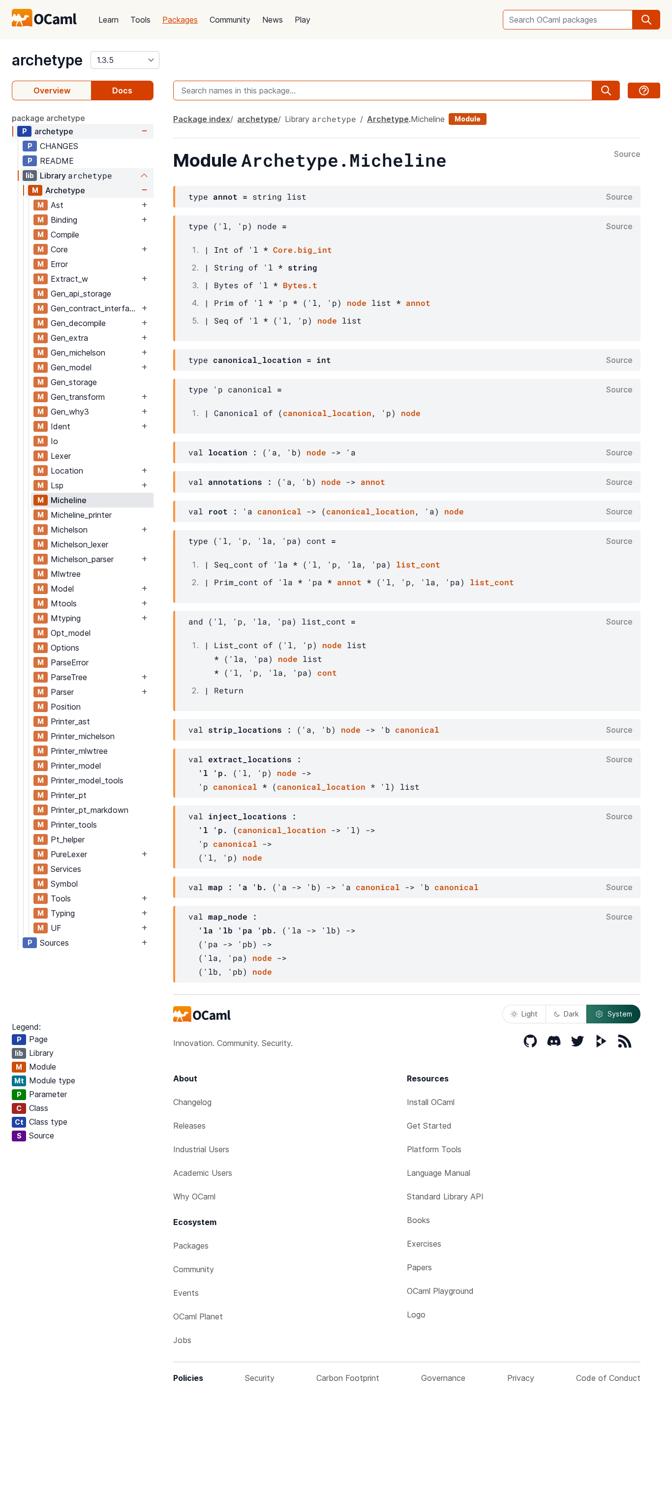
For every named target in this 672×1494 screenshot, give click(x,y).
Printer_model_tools (87, 780)
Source (627, 154)
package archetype (48, 118)
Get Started (429, 1126)
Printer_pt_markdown (89, 810)
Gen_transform (78, 397)
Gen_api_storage (81, 294)
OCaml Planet (198, 1316)
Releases (189, 1126)
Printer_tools (74, 825)
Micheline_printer (81, 515)
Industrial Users (201, 1149)
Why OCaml (194, 1196)
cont (327, 672)
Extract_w (69, 279)
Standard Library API (445, 1196)
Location (67, 471)
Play (302, 20)
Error (59, 264)
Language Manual (438, 1173)
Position (66, 707)
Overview (51, 90)
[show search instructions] (644, 90)
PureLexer (69, 854)
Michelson (69, 530)
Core (59, 249)
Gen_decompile (78, 323)
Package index (201, 119)
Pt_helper (68, 839)
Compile (65, 234)
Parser (62, 692)
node (357, 303)
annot (418, 303)
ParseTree (69, 677)
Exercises (424, 1244)
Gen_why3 (70, 412)
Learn (108, 20)
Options (65, 648)
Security (260, 1378)
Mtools (64, 603)
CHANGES (59, 146)
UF (56, 928)
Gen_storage (74, 382)
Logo (416, 1314)
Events (186, 1293)
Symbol (64, 884)
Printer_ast (70, 721)
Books (418, 1220)
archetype (47, 60)
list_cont (418, 564)
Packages (180, 20)
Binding (64, 220)
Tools (140, 20)
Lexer (61, 456)
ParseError (70, 662)
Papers (419, 1267)
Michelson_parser (82, 559)
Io (54, 441)
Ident (60, 426)
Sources (54, 943)
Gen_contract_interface (94, 308)
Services (66, 869)
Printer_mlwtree (79, 751)
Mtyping (66, 618)
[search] (646, 20)
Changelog (192, 1102)
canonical (279, 511)
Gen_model (71, 367)
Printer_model (76, 766)
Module (468, 119)
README (57, 161)
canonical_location (327, 413)
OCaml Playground (440, 1291)
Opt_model (71, 633)
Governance (443, 1378)
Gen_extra (69, 338)
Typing (63, 913)
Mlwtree (66, 574)
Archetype (65, 190)
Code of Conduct (608, 1378)
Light (529, 1014)
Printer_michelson (83, 736)
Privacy (520, 1378)
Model (62, 589)
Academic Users (202, 1173)
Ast (57, 205)
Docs (122, 90)
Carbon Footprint (347, 1378)
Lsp (57, 485)
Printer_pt (69, 795)
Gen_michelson (78, 353)
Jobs (182, 1340)
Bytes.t (300, 285)
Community (230, 20)
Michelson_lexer (79, 544)
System (620, 1014)
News (272, 20)
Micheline (69, 500)
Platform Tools (434, 1149)
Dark (571, 1014)
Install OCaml (431, 1102)
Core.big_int (302, 249)
